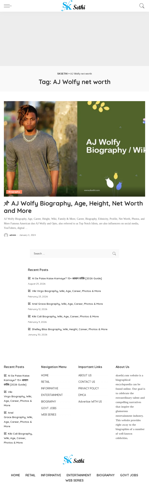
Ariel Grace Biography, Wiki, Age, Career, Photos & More (67, 303)
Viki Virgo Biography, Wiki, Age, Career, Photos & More (66, 291)
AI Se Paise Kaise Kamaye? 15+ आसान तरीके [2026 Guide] (67, 278)
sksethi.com (122, 375)
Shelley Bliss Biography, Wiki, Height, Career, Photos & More (69, 329)
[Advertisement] (74, 39)
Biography (14, 192)
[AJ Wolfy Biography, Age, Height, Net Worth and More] (74, 149)
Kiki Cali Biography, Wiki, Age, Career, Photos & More (65, 316)
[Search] (141, 6)
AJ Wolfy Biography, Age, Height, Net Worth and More (73, 206)
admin (13, 235)
